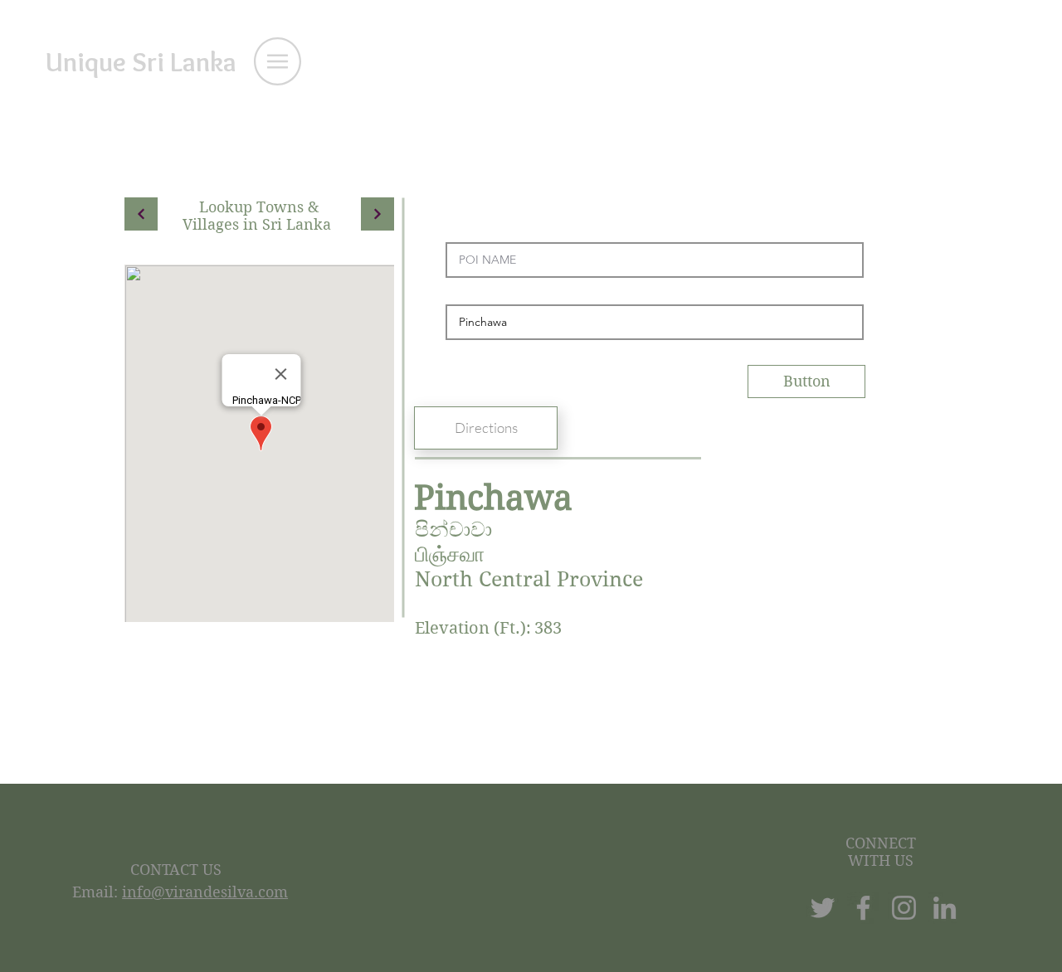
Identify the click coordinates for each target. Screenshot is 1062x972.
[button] (277, 61)
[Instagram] (904, 908)
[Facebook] (863, 908)
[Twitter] (822, 908)
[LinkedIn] (944, 908)
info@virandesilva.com (205, 892)
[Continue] (141, 214)
